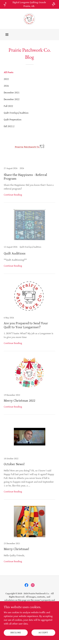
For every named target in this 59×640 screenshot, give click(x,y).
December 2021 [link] (12, 92)
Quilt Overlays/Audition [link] (16, 112)
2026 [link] (6, 85)
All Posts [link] (8, 72)
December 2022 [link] (12, 99)
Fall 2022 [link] (8, 106)
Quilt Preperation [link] (12, 119)
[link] (29, 19)
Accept (43, 632)
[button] (7, 34)
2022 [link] (6, 79)
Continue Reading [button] (13, 194)
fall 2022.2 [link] (9, 126)
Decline (16, 632)
